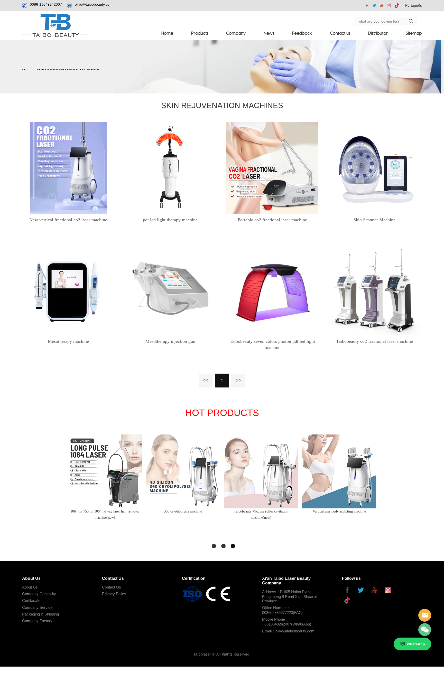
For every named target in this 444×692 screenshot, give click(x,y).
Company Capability (39, 594)
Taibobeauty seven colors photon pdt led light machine (272, 344)
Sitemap (414, 33)
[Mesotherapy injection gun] (170, 289)
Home (167, 33)
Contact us (340, 33)
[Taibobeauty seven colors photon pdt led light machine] (272, 289)
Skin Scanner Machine (374, 219)
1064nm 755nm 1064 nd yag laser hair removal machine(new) (105, 514)
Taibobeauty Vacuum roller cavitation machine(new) (261, 514)
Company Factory (37, 621)
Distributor (378, 33)
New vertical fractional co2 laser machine (68, 219)
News (269, 33)
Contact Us (111, 587)
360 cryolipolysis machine (183, 511)
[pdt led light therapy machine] (170, 168)
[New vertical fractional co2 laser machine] (68, 168)
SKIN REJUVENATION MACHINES (222, 105)
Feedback (302, 33)
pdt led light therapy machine (170, 219)
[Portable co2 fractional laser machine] (272, 168)
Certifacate (31, 600)
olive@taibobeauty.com (94, 4)
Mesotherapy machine (68, 341)
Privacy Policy (114, 594)
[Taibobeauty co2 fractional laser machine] (374, 289)
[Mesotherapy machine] (68, 289)
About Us (30, 587)
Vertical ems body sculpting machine (339, 511)
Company (236, 33)
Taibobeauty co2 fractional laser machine (374, 341)
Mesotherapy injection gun (170, 341)
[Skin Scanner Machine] (374, 168)
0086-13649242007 (46, 4)
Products (199, 33)
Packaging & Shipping (40, 614)
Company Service (37, 607)
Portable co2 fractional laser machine (272, 219)
